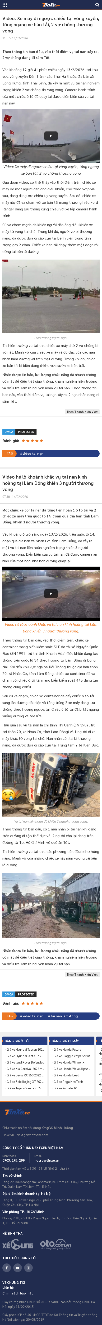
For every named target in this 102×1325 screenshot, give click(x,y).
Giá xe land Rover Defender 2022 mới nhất (26, 1062)
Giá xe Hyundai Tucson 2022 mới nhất (26, 1049)
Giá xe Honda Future (67, 1049)
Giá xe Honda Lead (66, 1075)
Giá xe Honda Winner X (69, 1062)
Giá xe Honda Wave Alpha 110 (73, 1069)
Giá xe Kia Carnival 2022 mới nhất (26, 1069)
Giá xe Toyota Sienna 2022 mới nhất (26, 1088)
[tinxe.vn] (51, 5)
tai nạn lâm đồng (64, 1016)
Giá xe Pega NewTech (68, 1082)
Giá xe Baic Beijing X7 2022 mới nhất (26, 1082)
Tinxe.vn (20, 1112)
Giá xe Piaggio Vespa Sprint (72, 1056)
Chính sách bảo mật (17, 1293)
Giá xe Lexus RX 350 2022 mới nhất (26, 1075)
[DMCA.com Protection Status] (19, 431)
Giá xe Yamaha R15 (66, 1088)
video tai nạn (33, 453)
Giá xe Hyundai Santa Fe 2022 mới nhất (26, 1056)
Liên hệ (8, 1287)
